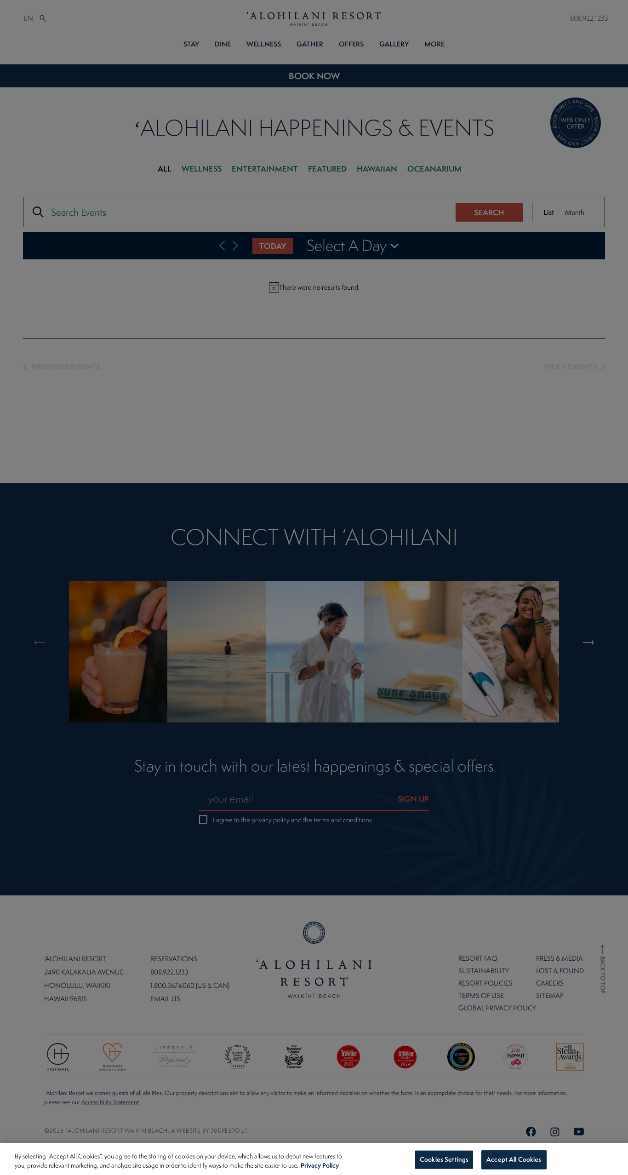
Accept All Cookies (513, 1159)
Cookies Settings (444, 1159)
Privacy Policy (320, 1165)
